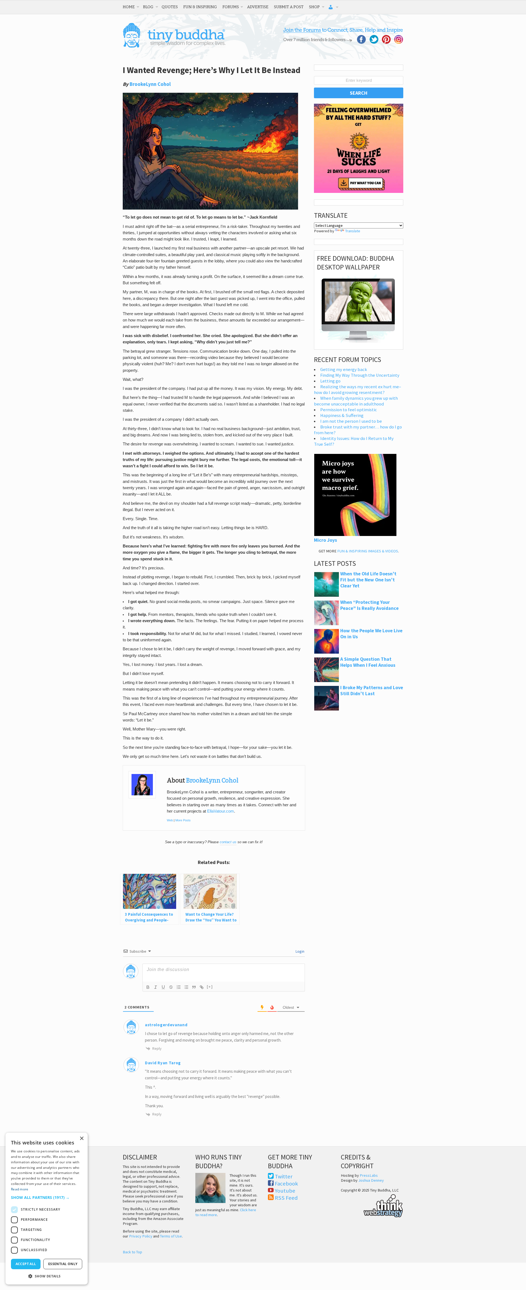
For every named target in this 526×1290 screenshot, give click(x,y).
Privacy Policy (140, 1236)
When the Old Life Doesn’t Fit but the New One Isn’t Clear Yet (368, 580)
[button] (46, 1197)
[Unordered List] (186, 987)
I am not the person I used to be (351, 421)
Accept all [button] (26, 1264)
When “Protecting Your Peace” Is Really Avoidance (369, 605)
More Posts (183, 820)
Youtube (285, 1190)
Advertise (257, 6)
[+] (210, 987)
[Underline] (163, 987)
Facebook (286, 1183)
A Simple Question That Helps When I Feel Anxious (367, 662)
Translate (352, 230)
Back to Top (132, 1252)
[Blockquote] (194, 987)
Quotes (170, 6)
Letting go (330, 381)
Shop (314, 6)
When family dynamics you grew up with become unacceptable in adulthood (356, 401)
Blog (148, 6)
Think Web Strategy (372, 1205)
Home (129, 6)
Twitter (284, 1176)
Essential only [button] (63, 1264)
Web (170, 820)
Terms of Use (171, 1236)
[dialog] (46, 1209)
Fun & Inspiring (200, 6)
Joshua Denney (371, 1180)
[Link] (201, 987)
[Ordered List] (178, 987)
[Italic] (155, 987)
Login (299, 951)
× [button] (81, 1139)
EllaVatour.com (220, 811)
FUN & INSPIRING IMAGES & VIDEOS (367, 551)
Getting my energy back (343, 369)
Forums (230, 6)
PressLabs (369, 1175)
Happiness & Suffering (342, 415)
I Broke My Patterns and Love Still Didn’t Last (371, 691)
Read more (19, 1189)
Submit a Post (289, 6)
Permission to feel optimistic (348, 410)
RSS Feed (286, 1197)
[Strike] (171, 987)
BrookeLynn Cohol (150, 84)
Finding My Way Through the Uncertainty (359, 375)
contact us (228, 842)
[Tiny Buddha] (174, 46)
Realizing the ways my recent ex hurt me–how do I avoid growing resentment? (357, 389)
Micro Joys (325, 540)
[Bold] (148, 987)
